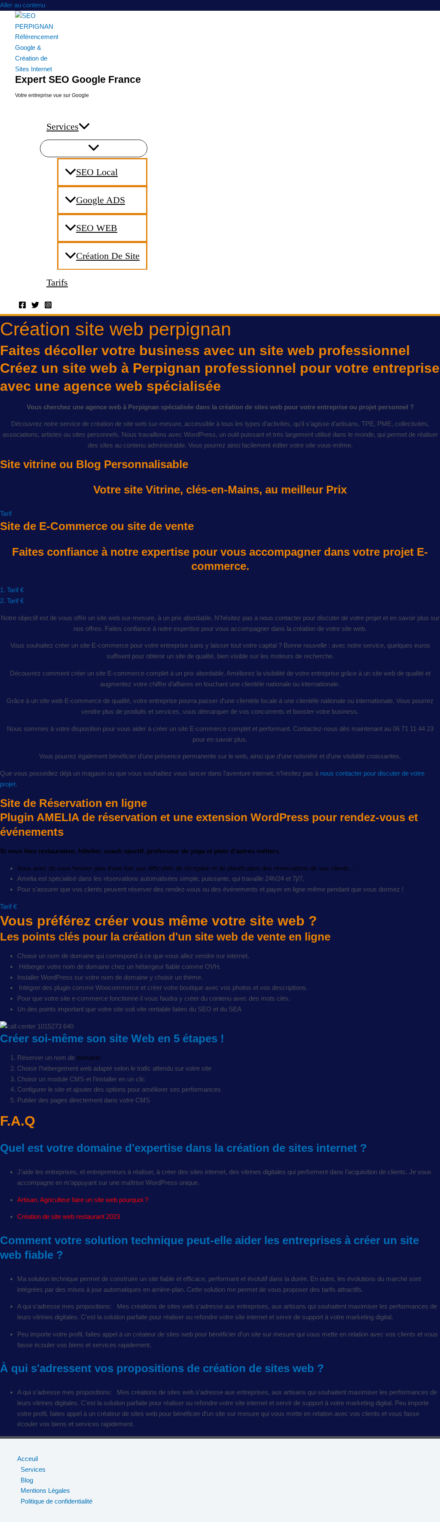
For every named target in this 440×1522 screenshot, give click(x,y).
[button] (84, 126)
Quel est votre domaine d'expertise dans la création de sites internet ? (183, 1148)
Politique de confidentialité (56, 1501)
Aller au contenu (22, 5)
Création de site (108, 255)
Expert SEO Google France (78, 79)
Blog (27, 1480)
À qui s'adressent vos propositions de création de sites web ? (162, 1368)
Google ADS (100, 200)
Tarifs (57, 282)
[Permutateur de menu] (93, 148)
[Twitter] (35, 306)
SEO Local (97, 172)
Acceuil (27, 1458)
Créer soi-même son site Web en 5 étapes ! (112, 1038)
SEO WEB (96, 227)
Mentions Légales (45, 1490)
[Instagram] (48, 306)
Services (62, 126)
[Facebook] (22, 306)
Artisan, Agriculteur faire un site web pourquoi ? (82, 1199)
